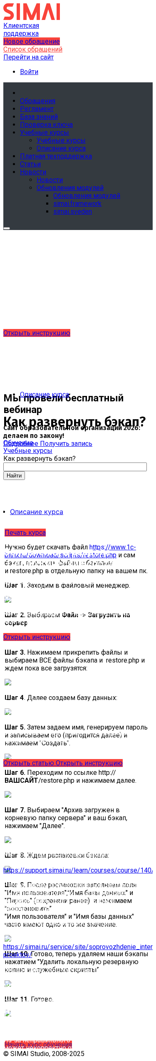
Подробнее (21, 444)
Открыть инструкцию (36, 333)
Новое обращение (31, 41)
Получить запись (66, 444)
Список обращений (32, 49)
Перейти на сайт (28, 57)
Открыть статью (29, 763)
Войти (29, 72)
